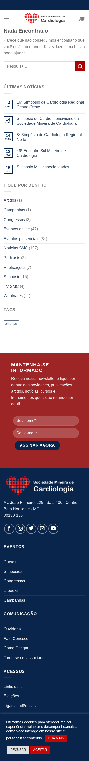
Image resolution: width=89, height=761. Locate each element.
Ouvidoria (12, 629)
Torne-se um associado (24, 658)
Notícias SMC (16, 248)
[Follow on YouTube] (53, 529)
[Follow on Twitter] (31, 529)
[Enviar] (80, 66)
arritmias (11, 323)
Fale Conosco (16, 639)
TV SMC (11, 286)
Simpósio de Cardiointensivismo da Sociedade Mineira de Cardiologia (48, 120)
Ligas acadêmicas (20, 706)
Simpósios (13, 571)
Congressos (14, 220)
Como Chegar (16, 648)
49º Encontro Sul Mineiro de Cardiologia (41, 153)
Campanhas (14, 210)
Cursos (10, 562)
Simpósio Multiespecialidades (43, 167)
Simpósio (12, 277)
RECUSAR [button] (18, 750)
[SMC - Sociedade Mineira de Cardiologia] (44, 18)
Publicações (14, 267)
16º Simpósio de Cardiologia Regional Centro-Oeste (50, 104)
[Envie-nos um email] (42, 529)
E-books (11, 591)
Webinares (13, 296)
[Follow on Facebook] (9, 529)
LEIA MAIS (56, 738)
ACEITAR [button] (40, 750)
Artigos (10, 200)
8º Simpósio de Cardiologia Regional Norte (49, 137)
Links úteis (13, 687)
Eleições (11, 696)
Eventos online (17, 229)
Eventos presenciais (21, 239)
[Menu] (7, 18)
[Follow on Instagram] (20, 529)
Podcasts (12, 258)
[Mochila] (82, 18)
